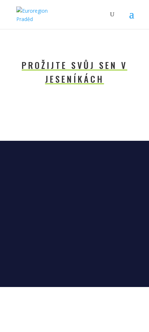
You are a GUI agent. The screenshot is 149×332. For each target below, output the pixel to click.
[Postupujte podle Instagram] (82, 264)
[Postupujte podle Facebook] (67, 264)
